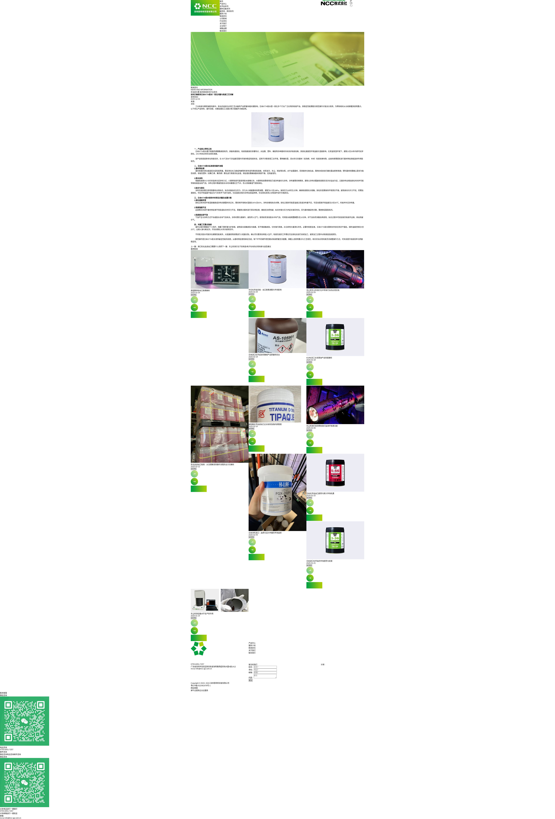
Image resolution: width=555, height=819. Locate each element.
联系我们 (223, 31)
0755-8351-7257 (6, 811)
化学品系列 (224, 6)
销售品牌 (223, 28)
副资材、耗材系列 (227, 11)
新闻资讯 (223, 16)
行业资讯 (223, 21)
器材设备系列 (225, 9)
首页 (221, 1)
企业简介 (223, 26)
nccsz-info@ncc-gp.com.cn (10, 818)
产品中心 (223, 4)
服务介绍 (223, 14)
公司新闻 (223, 19)
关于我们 (223, 24)
